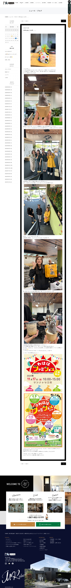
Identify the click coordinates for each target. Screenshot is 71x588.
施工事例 (44, 2)
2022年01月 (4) (8, 179)
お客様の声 (42, 548)
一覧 (63, 20)
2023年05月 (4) (8, 154)
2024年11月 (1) (8, 109)
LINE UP (21, 2)
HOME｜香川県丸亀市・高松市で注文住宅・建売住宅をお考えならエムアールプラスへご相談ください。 (28, 533)
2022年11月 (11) (8, 170)
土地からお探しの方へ (11, 546)
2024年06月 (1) (8, 123)
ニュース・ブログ (43, 549)
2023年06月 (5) (8, 151)
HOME (16, 2)
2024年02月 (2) (8, 134)
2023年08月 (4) (8, 145)
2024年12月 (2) (8, 106)
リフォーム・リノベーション (30, 546)
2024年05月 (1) (8, 126)
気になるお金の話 (27, 539)
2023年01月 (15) (8, 165)
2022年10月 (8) (8, 173)
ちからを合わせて (8, 51)
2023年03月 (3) (8, 159)
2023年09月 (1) (8, 142)
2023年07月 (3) (8, 148)
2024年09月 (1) (8, 114)
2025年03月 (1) (8, 98)
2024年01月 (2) (8, 137)
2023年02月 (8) (8, 162)
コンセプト (8, 539)
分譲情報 (32, 2)
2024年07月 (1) (8, 120)
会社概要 (60, 2)
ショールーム (38, 2)
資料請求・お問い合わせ (55, 542)
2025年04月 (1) (8, 95)
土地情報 (26, 2)
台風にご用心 (7, 59)
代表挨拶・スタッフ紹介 (52, 2)
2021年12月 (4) (8, 182)
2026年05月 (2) (8, 92)
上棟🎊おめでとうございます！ (11, 54)
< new (22, 463)
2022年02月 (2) (8, 176)
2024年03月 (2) (8, 131)
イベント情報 (43, 539)
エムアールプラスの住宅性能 (12, 544)
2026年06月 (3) (8, 89)
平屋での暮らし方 (27, 544)
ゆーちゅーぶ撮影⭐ (9, 56)
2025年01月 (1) (8, 103)
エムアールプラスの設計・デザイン (13, 542)
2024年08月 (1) (8, 117)
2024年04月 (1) (8, 128)
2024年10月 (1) (8, 112)
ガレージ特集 (43, 542)
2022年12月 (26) (8, 168)
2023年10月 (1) (8, 140)
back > (27, 463)
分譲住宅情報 (43, 546)
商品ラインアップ (27, 541)
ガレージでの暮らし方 (28, 542)
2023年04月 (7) (8, 156)
